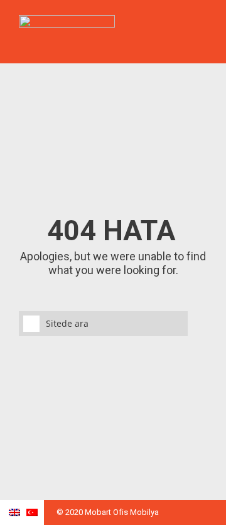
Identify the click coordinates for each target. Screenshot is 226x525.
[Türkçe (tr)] (32, 515)
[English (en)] (14, 515)
